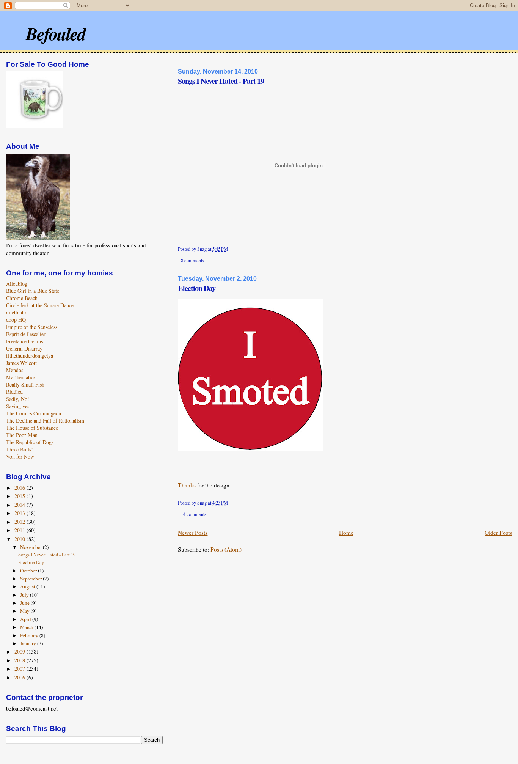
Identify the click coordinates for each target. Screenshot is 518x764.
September (31, 578)
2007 (20, 668)
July (25, 594)
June (25, 602)
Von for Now (20, 456)
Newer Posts (192, 532)
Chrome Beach (22, 298)
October (29, 570)
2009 (20, 651)
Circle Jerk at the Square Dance (40, 305)
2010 (20, 538)
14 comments (193, 514)
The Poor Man (22, 435)
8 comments (192, 260)
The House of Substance (32, 427)
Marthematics (20, 377)
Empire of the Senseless (31, 326)
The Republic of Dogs (29, 442)
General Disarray (24, 348)
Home (346, 532)
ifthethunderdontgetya (29, 355)
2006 (20, 677)
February (29, 635)
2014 (20, 504)
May (25, 610)
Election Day (196, 288)
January (28, 643)
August (28, 586)
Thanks (187, 485)
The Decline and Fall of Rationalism (45, 420)
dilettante (16, 312)
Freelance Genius (24, 341)
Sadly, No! (17, 398)
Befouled (55, 33)
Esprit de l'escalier (26, 334)
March (27, 627)
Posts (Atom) (226, 549)
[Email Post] (230, 249)
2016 (20, 487)
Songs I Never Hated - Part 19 (221, 80)
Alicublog (16, 283)
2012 (20, 521)
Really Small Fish (25, 384)
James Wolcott (21, 362)
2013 (20, 513)
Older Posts (498, 532)
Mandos (14, 370)
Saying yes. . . (21, 406)
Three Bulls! (19, 449)
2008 (20, 660)
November (31, 547)
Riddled (14, 391)
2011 (20, 530)
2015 (20, 496)
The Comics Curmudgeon (33, 413)
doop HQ (16, 319)
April (26, 619)
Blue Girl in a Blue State (32, 290)
